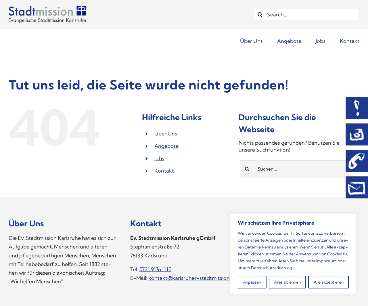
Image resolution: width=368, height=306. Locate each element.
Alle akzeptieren (329, 282)
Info (357, 108)
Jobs (159, 158)
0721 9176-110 (155, 269)
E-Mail (357, 187)
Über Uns (165, 133)
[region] (293, 253)
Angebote (166, 146)
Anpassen (252, 282)
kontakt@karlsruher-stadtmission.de (192, 278)
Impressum (326, 260)
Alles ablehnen (287, 282)
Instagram (357, 134)
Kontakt (164, 170)
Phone (357, 161)
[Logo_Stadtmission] (47, 8)
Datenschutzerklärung (271, 267)
